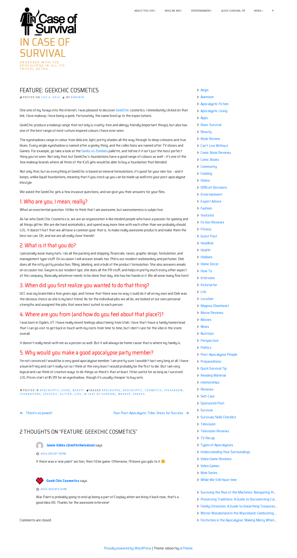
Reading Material (213, 375)
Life (203, 292)
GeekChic (122, 110)
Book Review (210, 139)
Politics (205, 347)
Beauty (78, 390)
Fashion (206, 208)
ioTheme (186, 548)
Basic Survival (210, 125)
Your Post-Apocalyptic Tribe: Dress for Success (148, 413)
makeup (124, 394)
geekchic (50, 394)
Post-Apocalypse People (218, 354)
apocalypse (111, 390)
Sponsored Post (212, 403)
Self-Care (207, 396)
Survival (206, 410)
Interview (207, 278)
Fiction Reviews (212, 222)
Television (208, 424)
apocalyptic (133, 390)
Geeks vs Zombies (94, 151)
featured (207, 215)
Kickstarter (208, 285)
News (257, 10)
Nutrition (207, 333)
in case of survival (100, 394)
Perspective (209, 340)
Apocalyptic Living (55, 390)
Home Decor (209, 264)
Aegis (204, 90)
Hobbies (206, 257)
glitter (66, 394)
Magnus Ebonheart (214, 306)
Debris (205, 180)
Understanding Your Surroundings (225, 452)
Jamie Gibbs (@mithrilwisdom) (70, 445)
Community (208, 166)
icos (77, 394)
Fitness (205, 229)
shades (139, 394)
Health (205, 250)
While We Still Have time (218, 480)
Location (206, 299)
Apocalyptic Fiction (214, 104)
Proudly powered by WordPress (128, 548)
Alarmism (207, 97)
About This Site (144, 10)
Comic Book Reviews (215, 152)
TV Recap (207, 438)
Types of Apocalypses (216, 445)
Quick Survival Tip (233, 10)
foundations (30, 394)
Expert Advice (210, 201)
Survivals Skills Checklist (218, 417)
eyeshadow (173, 390)
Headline (206, 243)
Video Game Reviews (216, 459)
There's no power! (39, 413)
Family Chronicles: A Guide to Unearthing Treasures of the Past (246, 506)
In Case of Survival (45, 47)
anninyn (77, 97)
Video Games (210, 466)
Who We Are (173, 10)
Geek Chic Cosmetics (62, 481)
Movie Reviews (211, 313)
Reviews (206, 389)
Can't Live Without (214, 145)
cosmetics (153, 390)
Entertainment (200, 10)
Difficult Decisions (213, 187)
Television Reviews (214, 431)
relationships (210, 382)
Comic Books (209, 159)
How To (206, 271)
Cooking (206, 173)
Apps (204, 118)
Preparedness (210, 361)
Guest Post (208, 236)
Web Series (208, 473)
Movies (205, 320)
